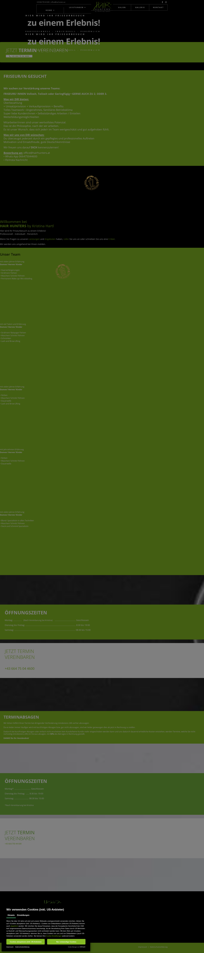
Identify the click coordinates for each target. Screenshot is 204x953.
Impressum (9, 947)
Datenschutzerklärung (22, 947)
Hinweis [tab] (11, 915)
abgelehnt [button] (14, 926)
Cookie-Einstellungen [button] (54, 936)
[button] (25, 942)
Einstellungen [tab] (23, 915)
